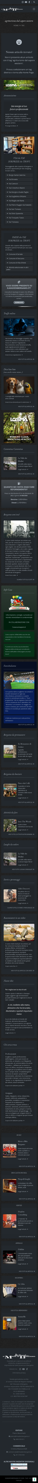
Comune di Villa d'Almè (17, 263)
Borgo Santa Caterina (16, 175)
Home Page (28, 72)
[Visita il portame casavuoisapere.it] (19, 1468)
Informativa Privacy (19, 1373)
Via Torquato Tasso (16, 218)
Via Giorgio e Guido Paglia (18, 192)
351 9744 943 (20, 1455)
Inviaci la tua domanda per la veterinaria (17, 402)
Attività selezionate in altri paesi (17, 268)
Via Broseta (13, 179)
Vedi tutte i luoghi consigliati (22, 869)
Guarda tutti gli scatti (25, 579)
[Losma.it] (19, 85)
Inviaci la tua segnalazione (13, 355)
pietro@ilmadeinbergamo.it (20, 1436)
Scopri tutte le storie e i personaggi (20, 908)
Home (16, 25)
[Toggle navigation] (34, 9)
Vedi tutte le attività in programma (20, 834)
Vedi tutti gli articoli (25, 359)
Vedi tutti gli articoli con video (22, 971)
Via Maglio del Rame (16, 201)
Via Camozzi (13, 183)
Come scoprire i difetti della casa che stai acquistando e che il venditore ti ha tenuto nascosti (18, 637)
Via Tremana (13, 222)
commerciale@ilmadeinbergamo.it (20, 1452)
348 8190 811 (20, 1439)
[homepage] (12, 9)
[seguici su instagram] (22, 2)
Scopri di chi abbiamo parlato (14, 1085)
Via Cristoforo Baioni (16, 188)
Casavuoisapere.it (17, 1023)
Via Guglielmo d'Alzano (17, 196)
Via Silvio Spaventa (15, 213)
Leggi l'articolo (22, 469)
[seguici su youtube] (26, 2)
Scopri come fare (10, 966)
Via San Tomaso (14, 209)
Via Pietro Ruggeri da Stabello (19, 205)
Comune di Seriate (15, 254)
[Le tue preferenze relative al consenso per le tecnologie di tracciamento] (34, 1479)
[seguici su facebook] (29, 2)
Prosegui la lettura (11, 126)
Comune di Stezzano (16, 258)
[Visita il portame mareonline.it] (19, 1464)
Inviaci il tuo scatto (10, 575)
